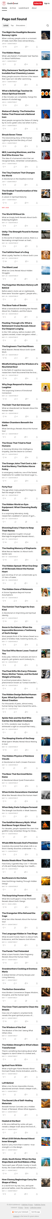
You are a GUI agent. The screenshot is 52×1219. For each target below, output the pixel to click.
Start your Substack (21, 1212)
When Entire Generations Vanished (20, 792)
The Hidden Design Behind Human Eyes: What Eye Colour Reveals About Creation (19, 697)
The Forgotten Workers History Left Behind (20, 286)
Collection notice (35, 1208)
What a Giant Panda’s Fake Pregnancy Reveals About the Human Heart (17, 955)
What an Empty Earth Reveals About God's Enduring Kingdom (19, 218)
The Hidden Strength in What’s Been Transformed (20, 1046)
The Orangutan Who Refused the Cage (18, 914)
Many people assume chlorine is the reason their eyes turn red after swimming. (20, 77)
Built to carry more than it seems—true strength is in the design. (18, 1145)
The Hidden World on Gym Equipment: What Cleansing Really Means (19, 507)
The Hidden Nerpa (11, 53)
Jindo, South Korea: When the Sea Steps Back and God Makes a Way (19, 1160)
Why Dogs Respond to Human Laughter (17, 386)
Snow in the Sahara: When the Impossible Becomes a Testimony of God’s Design (19, 630)
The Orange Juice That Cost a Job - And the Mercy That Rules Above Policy (19, 466)
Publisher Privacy (27, 1205)
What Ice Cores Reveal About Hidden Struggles (17, 271)
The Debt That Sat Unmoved (16, 405)
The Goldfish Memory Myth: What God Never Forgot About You (19, 823)
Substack (16, 1216)
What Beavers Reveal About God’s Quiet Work (18, 350)
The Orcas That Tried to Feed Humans (16, 444)
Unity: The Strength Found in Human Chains (20, 233)
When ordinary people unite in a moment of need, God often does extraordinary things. (19, 39)
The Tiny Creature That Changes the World (18, 174)
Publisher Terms (39, 1205)
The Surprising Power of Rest (16, 895)
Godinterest (12, 43)
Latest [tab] (5, 25)
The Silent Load (10, 267)
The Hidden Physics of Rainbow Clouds (18, 757)
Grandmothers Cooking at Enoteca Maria (19, 970)
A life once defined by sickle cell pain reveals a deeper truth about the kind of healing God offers (18, 1125)
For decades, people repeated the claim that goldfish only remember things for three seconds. (20, 829)
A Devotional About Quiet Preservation (18, 780)
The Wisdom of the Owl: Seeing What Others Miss (17, 1031)
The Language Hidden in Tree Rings (19, 933)
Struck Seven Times (12, 134)
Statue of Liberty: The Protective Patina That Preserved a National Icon (18, 114)
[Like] (3, 768)
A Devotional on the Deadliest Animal (17, 179)
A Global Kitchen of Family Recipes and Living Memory (18, 976)
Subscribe (38, 3)
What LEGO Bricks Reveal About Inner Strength (18, 1140)
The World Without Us (13, 214)
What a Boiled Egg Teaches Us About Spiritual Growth (17, 92)
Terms (26, 1208)
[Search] (47, 25)
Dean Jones (12, 904)
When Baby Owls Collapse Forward (19, 807)
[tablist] (14, 25)
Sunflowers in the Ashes (14, 878)
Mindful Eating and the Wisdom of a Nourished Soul (20, 365)
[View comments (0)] (15, 64)
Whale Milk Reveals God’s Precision (20, 843)
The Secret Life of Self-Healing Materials (17, 1102)
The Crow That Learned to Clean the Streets (20, 1008)
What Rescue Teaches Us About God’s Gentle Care (17, 552)
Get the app (35, 1212)
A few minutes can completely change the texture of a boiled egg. (19, 98)
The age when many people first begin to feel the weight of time (19, 491)
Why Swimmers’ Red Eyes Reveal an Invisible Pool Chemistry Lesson (20, 71)
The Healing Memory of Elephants (19, 548)
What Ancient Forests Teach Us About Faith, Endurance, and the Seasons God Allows (20, 938)
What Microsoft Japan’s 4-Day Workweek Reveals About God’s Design (19, 899)
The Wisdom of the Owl (14, 1027)
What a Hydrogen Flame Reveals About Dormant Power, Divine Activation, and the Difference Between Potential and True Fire (19, 1069)
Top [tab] (12, 25)
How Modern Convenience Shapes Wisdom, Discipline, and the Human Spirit (20, 993)
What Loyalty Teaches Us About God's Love (20, 255)
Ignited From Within (12, 1065)
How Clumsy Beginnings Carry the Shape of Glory (19, 1181)
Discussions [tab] (20, 25)
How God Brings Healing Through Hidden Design (19, 882)
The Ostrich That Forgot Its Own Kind (18, 608)
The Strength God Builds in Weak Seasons (19, 810)
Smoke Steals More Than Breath (18, 860)
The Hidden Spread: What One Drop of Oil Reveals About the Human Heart (20, 569)
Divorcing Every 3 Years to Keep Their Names (18, 529)
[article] (26, 39)
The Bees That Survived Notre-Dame (17, 775)
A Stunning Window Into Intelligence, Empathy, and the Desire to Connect (17, 450)
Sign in (47, 3)
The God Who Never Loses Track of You (19, 652)
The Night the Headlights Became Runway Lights (19, 33)
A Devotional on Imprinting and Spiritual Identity (19, 614)
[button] (4, 8)
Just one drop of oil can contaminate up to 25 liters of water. (19, 576)
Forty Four (7, 487)
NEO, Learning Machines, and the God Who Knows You (18, 153)
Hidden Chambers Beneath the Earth (17, 424)
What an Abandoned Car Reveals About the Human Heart (20, 409)
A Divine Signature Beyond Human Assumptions (16, 593)
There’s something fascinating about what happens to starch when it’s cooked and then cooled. (19, 1052)
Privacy (20, 1208)
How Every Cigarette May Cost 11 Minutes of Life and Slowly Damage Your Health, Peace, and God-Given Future (19, 864)
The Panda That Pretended (15, 951)
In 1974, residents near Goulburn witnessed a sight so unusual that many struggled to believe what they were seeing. (20, 725)
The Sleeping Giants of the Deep (18, 738)
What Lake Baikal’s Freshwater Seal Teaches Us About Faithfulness (20, 57)
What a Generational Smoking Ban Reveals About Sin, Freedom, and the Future (19, 309)
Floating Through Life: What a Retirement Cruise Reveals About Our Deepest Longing (19, 326)
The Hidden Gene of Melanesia (17, 589)
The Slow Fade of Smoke (14, 305)
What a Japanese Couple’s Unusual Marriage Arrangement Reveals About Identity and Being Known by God (17, 535)
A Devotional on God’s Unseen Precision (18, 762)
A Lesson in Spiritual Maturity (14, 197)
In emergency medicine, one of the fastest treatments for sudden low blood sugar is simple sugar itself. (19, 473)
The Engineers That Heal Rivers (18, 346)
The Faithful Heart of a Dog (15, 252)
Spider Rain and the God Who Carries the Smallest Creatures (17, 719)
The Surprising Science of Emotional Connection (17, 391)
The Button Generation (13, 989)
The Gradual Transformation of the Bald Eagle (19, 192)
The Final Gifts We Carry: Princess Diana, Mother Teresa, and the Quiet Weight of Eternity (20, 674)
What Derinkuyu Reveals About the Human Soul (20, 429)
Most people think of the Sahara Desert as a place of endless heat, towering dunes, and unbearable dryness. (20, 637)
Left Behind (8, 1083)
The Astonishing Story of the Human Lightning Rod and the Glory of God (17, 139)
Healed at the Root (11, 1121)
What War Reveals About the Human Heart (19, 795)
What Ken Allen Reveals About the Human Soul (19, 920)
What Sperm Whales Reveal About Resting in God (19, 742)
